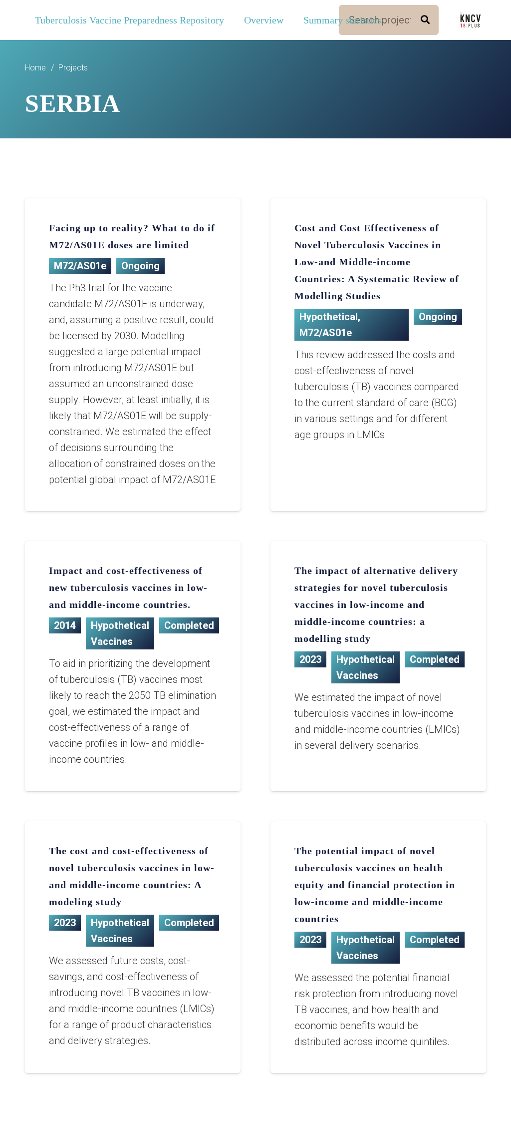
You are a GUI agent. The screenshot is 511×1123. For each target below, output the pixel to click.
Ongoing (140, 266)
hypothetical (328, 317)
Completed (189, 625)
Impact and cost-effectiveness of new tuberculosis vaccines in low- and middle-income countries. (128, 587)
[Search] (425, 20)
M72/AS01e (80, 266)
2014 (65, 625)
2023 (310, 659)
